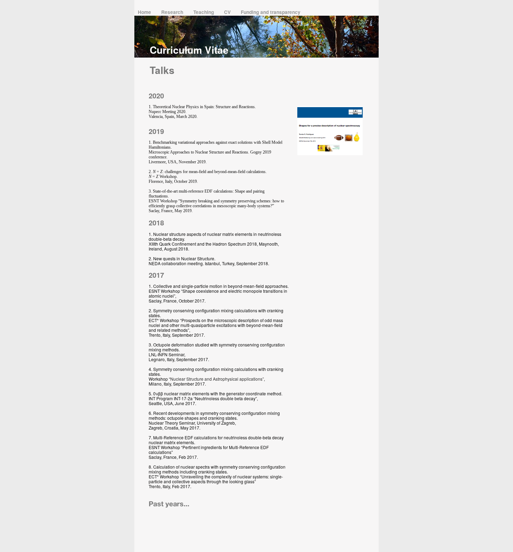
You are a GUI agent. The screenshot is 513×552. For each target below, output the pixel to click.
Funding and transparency (270, 12)
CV (228, 12)
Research (173, 12)
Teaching (204, 12)
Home (145, 12)
